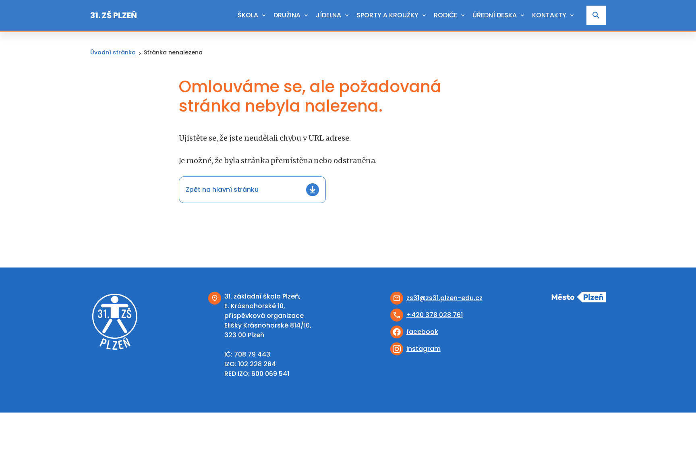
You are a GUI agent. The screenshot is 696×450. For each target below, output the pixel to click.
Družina (286, 15)
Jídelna (328, 15)
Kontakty (549, 15)
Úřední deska (494, 15)
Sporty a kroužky (387, 15)
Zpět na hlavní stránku (222, 189)
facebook (422, 331)
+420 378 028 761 (434, 314)
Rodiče (445, 15)
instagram (423, 348)
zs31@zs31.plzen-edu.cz (444, 298)
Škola (248, 15)
